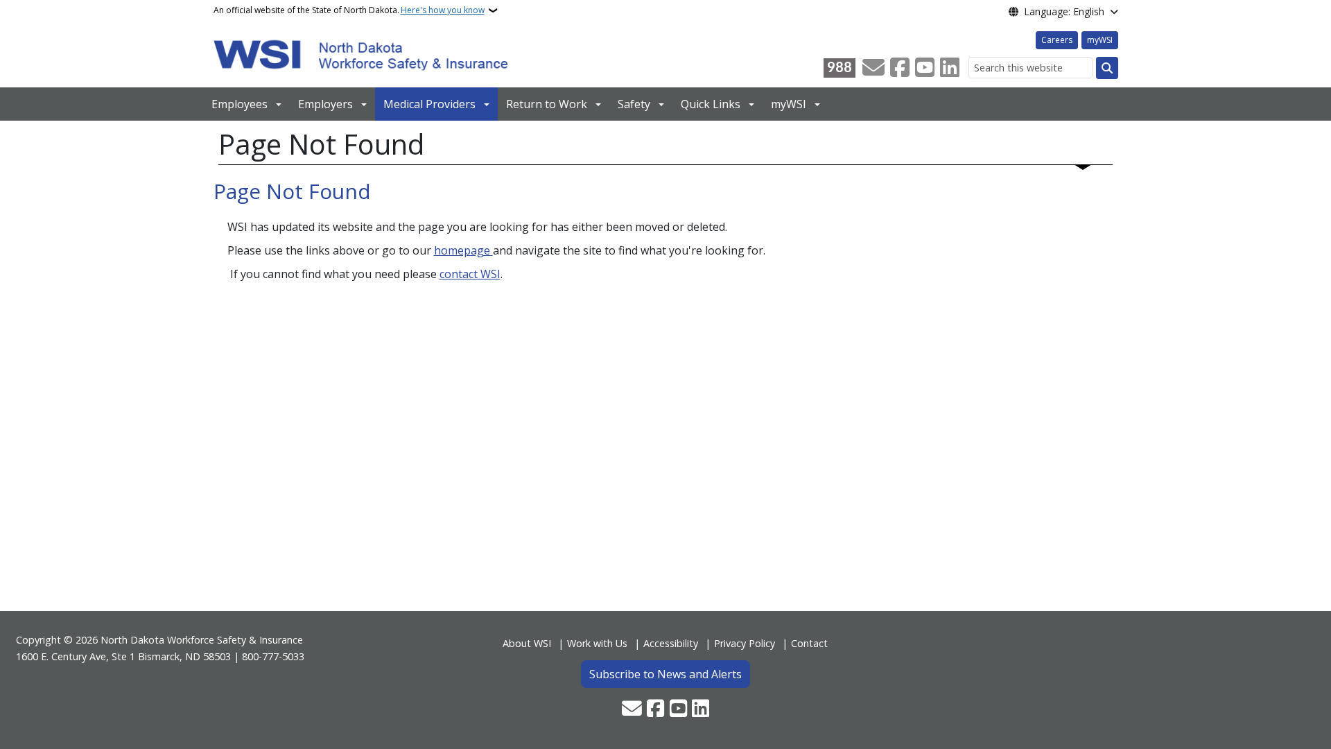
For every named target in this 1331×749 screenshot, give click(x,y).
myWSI (1100, 40)
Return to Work (546, 104)
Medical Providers (429, 104)
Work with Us (597, 643)
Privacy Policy (744, 643)
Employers (325, 104)
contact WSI (470, 274)
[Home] (361, 54)
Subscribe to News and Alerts (665, 674)
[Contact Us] (873, 68)
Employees (239, 104)
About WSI (527, 643)
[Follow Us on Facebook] (900, 68)
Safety (634, 104)
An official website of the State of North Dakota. (349, 10)
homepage (463, 250)
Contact (809, 643)
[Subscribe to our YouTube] (924, 68)
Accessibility (670, 643)
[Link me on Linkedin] (949, 68)
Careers (1056, 40)
